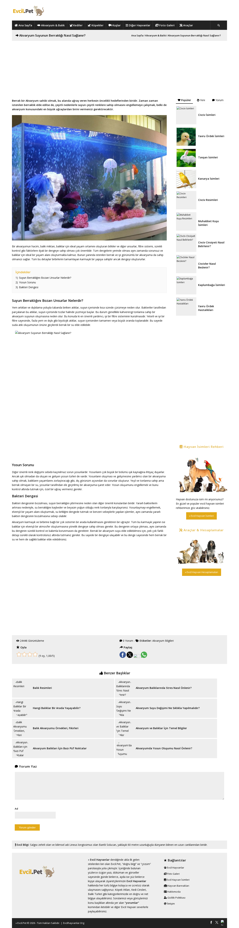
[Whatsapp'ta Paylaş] (144, 657)
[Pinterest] (222, 923)
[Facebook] (211, 923)
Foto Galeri (173, 873)
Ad (16, 808)
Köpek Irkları (122, 889)
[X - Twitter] (217, 923)
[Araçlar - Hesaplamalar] (201, 550)
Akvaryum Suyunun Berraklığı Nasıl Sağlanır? (52, 35)
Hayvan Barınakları (178, 885)
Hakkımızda (174, 891)
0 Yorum (128, 640)
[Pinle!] (137, 657)
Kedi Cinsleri (138, 889)
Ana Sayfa (137, 35)
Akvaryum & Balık (155, 35)
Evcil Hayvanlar (100, 859)
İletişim (170, 903)
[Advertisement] (119, 67)
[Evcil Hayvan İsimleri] (201, 473)
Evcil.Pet (22, 923)
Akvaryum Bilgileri (163, 640)
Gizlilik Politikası (176, 897)
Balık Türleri (95, 894)
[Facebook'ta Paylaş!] (123, 657)
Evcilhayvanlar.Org (73, 923)
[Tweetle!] (130, 657)
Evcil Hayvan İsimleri (178, 879)
